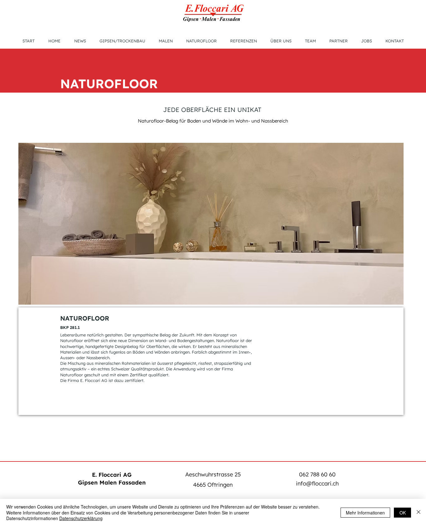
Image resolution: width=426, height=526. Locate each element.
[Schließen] (418, 512)
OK (402, 512)
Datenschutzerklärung (81, 518)
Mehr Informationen (365, 512)
